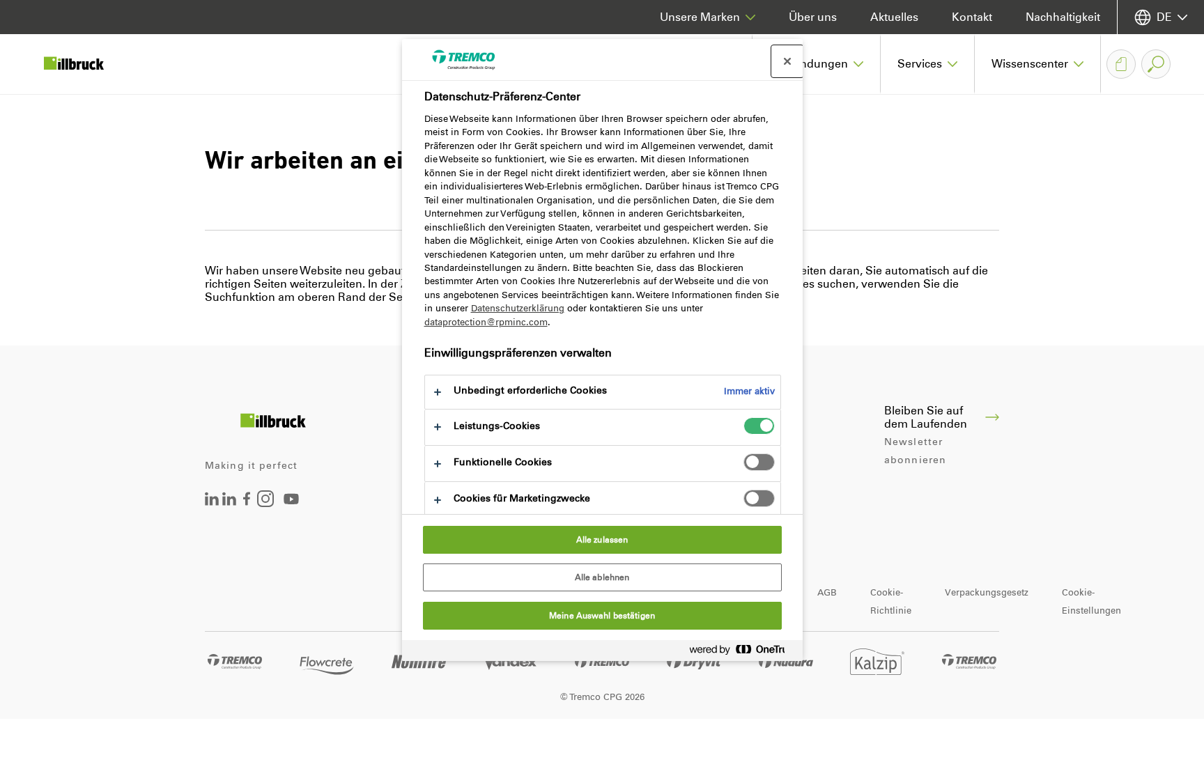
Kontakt (972, 17)
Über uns (813, 17)
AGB (827, 592)
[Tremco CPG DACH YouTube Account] (291, 508)
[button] (816, 64)
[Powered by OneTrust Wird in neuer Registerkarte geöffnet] (743, 652)
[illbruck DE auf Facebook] (247, 501)
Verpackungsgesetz (986, 592)
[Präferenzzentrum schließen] (787, 61)
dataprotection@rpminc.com (486, 322)
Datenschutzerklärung (517, 308)
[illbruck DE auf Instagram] (265, 503)
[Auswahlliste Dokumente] (1121, 64)
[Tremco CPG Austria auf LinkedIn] (229, 501)
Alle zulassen (602, 540)
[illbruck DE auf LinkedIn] (212, 501)
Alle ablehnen (602, 577)
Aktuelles (894, 17)
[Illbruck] (83, 64)
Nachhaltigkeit (1063, 17)
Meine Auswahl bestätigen (602, 616)
